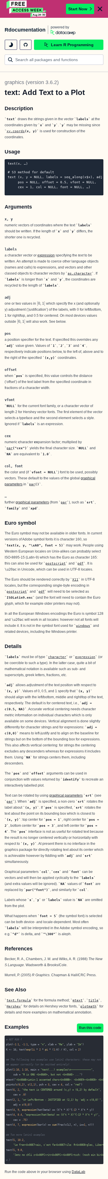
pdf (80, 563)
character (57, 657)
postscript (56, 563)
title (93, 1000)
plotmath (88, 1006)
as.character (80, 273)
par (10, 448)
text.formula (19, 1000)
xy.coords (16, 131)
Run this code (90, 1028)
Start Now (77, 9)
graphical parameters (32, 502)
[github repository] (26, 45)
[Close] (100, 9)
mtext (78, 1000)
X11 (75, 579)
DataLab (78, 1172)
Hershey (14, 1006)
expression (46, 255)
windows (83, 625)
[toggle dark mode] (11, 45)
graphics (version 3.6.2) (32, 82)
